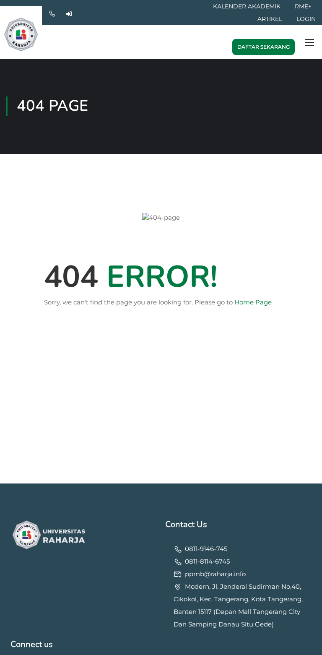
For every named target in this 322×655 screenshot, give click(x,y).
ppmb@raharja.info (215, 574)
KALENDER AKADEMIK (246, 6)
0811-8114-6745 (207, 561)
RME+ (303, 6)
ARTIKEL (269, 19)
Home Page (253, 302)
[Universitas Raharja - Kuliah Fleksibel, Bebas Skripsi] (21, 31)
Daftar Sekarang (263, 47)
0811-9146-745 (206, 549)
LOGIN (306, 19)
